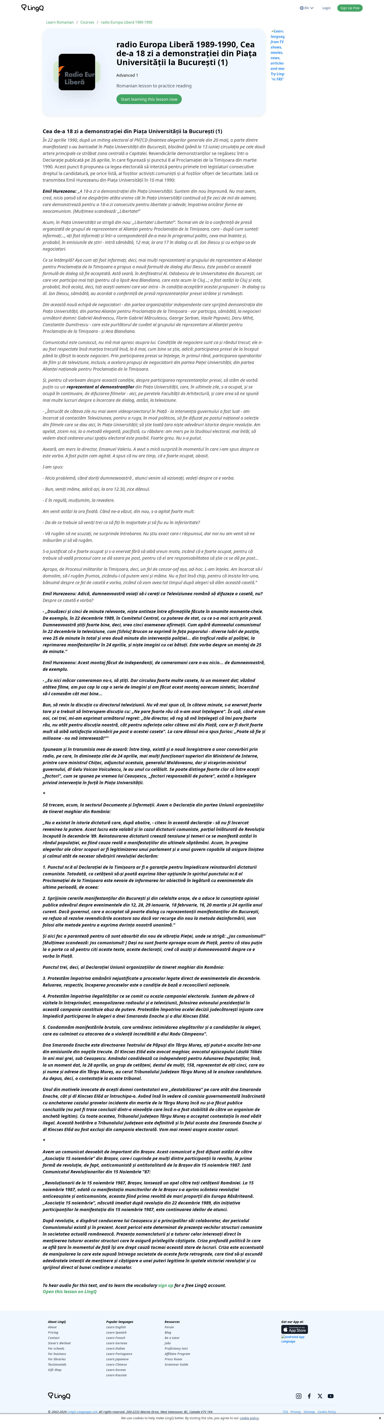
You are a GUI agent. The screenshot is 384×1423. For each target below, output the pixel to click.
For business (57, 1354)
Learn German (116, 1343)
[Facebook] (309, 1396)
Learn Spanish (116, 1332)
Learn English (116, 1327)
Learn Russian (116, 1375)
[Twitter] (320, 1396)
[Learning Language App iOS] (294, 1329)
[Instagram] (298, 1396)
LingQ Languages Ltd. (83, 1412)
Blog (168, 1332)
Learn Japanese (117, 1359)
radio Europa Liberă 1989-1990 (126, 22)
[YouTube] (330, 1396)
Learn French (115, 1338)
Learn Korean (116, 1370)
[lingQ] (32, 8)
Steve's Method (59, 1343)
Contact (54, 1338)
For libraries (57, 1359)
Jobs (168, 1343)
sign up (165, 1285)
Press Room (173, 1359)
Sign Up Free (350, 8)
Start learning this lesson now (149, 99)
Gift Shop (54, 1370)
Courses (87, 22)
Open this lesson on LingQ (70, 1291)
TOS (285, 1412)
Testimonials (57, 1364)
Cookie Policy (327, 1412)
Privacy (296, 1412)
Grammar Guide (176, 1364)
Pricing (53, 1332)
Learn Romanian (60, 22)
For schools (56, 1348)
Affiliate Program (177, 1354)
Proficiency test (176, 1348)
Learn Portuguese (119, 1354)
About (52, 1327)
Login (326, 8)
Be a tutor (172, 1338)
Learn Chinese (116, 1364)
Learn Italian (115, 1348)
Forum (169, 1327)
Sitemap (309, 1412)
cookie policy (249, 1418)
